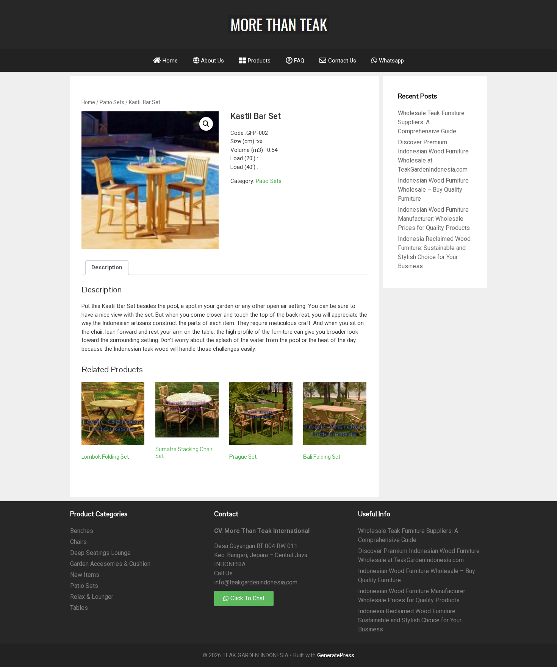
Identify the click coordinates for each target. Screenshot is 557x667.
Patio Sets (112, 102)
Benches (81, 530)
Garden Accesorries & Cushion (110, 563)
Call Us (223, 573)
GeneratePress (335, 655)
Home (88, 102)
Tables (79, 607)
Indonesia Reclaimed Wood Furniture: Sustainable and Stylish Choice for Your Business (410, 620)
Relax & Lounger (91, 596)
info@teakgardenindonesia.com (255, 582)
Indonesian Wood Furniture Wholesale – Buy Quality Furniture (433, 189)
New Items (84, 574)
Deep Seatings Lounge (100, 552)
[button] (206, 124)
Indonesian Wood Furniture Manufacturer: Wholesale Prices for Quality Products (434, 218)
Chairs (78, 541)
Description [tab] (106, 267)
